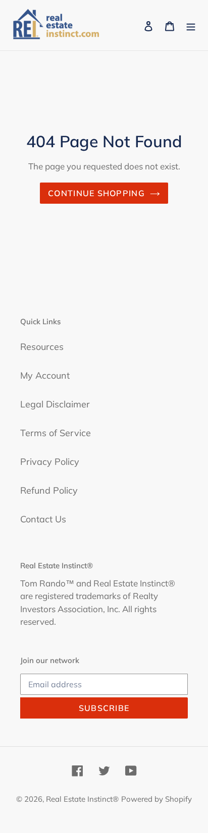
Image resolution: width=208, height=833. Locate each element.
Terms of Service (55, 433)
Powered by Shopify (156, 799)
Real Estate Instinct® (82, 799)
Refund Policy (49, 490)
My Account (45, 375)
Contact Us (43, 519)
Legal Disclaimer (55, 404)
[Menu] (190, 25)
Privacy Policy (49, 461)
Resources (42, 346)
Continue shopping (96, 193)
